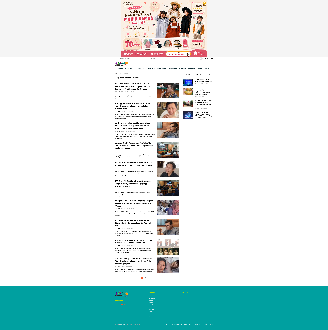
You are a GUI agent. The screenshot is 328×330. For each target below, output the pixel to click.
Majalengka (141, 68)
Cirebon (120, 68)
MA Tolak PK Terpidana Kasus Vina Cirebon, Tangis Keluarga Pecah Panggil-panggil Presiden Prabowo (134, 183)
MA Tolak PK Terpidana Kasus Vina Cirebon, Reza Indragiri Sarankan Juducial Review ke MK (134, 223)
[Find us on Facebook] (205, 58)
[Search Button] (177, 58)
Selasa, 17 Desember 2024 (128, 111)
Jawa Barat (161, 68)
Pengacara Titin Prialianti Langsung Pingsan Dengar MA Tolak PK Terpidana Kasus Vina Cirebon (134, 203)
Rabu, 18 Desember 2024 (128, 91)
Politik (199, 68)
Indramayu (129, 68)
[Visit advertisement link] (164, 28)
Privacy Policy (197, 324)
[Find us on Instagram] (209, 58)
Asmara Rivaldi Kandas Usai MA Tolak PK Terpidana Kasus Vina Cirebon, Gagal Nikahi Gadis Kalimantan (134, 145)
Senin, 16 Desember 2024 (128, 189)
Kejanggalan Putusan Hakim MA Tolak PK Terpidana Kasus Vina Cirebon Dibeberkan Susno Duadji (133, 106)
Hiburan (191, 68)
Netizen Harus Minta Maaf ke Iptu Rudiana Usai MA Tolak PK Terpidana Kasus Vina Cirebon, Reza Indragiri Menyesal (132, 126)
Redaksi (167, 324)
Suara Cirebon (122, 324)
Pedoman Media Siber (176, 324)
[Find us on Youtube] (212, 58)
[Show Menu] (116, 58)
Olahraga (173, 68)
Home (116, 73)
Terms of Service (188, 324)
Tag (120, 73)
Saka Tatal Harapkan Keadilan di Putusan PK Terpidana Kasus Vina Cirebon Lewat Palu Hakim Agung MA (134, 261)
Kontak (211, 324)
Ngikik (207, 68)
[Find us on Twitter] (207, 58)
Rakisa (118, 91)
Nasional (182, 68)
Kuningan (151, 68)
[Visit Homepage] (121, 63)
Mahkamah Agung (127, 73)
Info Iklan (205, 324)
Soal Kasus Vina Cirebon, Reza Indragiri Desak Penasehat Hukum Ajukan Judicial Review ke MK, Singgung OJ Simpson (132, 86)
